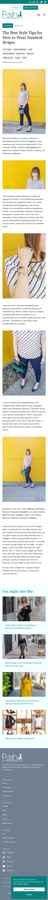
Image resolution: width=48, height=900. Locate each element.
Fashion (5, 806)
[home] (13, 15)
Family (4, 815)
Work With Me (7, 791)
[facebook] (45, 2)
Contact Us (6, 796)
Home (4, 783)
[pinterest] (38, 2)
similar (20, 515)
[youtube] (42, 2)
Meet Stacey (6, 787)
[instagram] (30, 2)
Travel (4, 819)
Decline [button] (29, 894)
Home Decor (6, 823)
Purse (38, 515)
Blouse (31, 509)
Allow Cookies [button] (29, 889)
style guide (31, 147)
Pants (41, 509)
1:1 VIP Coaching (8, 842)
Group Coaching (8, 838)
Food (4, 810)
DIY (3, 834)
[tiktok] (34, 2)
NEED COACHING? (31, 8)
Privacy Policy (7, 886)
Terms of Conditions (9, 882)
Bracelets (24, 512)
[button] (38, 15)
